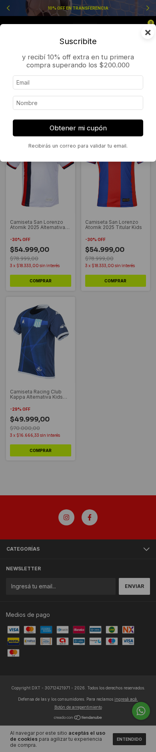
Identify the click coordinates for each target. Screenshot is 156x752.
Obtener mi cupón (78, 128)
